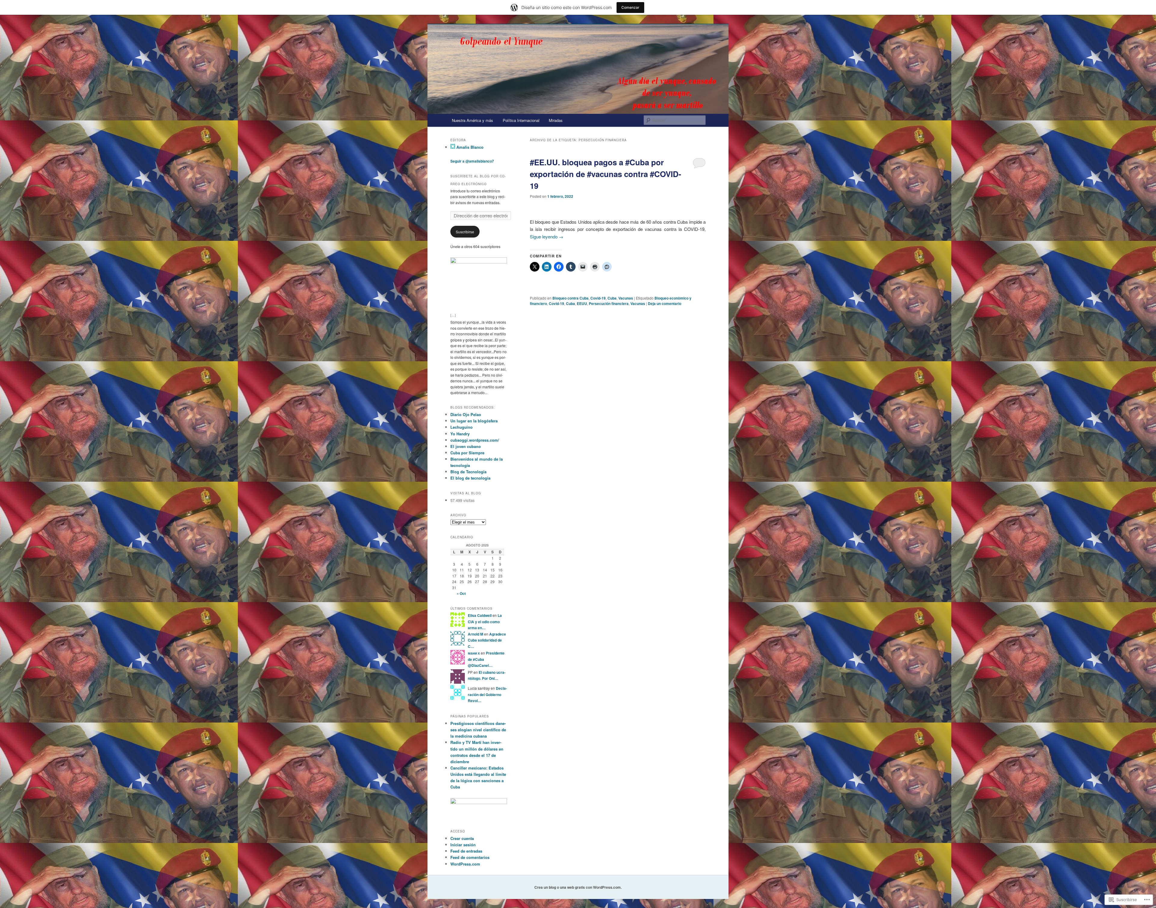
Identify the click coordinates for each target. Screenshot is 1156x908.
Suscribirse (465, 231)
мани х (474, 653)
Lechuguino (461, 427)
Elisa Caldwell (480, 615)
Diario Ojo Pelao (465, 414)
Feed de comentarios (469, 857)
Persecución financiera (609, 303)
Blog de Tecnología (468, 471)
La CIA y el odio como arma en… (485, 621)
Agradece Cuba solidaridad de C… (487, 640)
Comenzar (630, 7)
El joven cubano (465, 446)
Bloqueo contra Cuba (570, 298)
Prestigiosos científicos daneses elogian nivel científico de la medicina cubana (478, 729)
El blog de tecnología (470, 478)
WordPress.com (465, 864)
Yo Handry (460, 434)
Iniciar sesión (463, 844)
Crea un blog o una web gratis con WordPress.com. (578, 887)
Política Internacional (521, 120)
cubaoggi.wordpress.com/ (474, 440)
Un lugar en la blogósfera (474, 421)
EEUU (582, 303)
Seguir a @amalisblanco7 (472, 161)
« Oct (461, 593)
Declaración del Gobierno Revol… (487, 694)
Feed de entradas (466, 851)
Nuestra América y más (472, 120)
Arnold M (475, 634)
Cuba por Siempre (467, 453)
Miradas (556, 120)
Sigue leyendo (546, 236)
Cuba (612, 298)
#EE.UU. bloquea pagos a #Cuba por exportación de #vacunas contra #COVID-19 (605, 174)
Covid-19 (598, 298)
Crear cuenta (462, 838)
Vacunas (625, 298)
